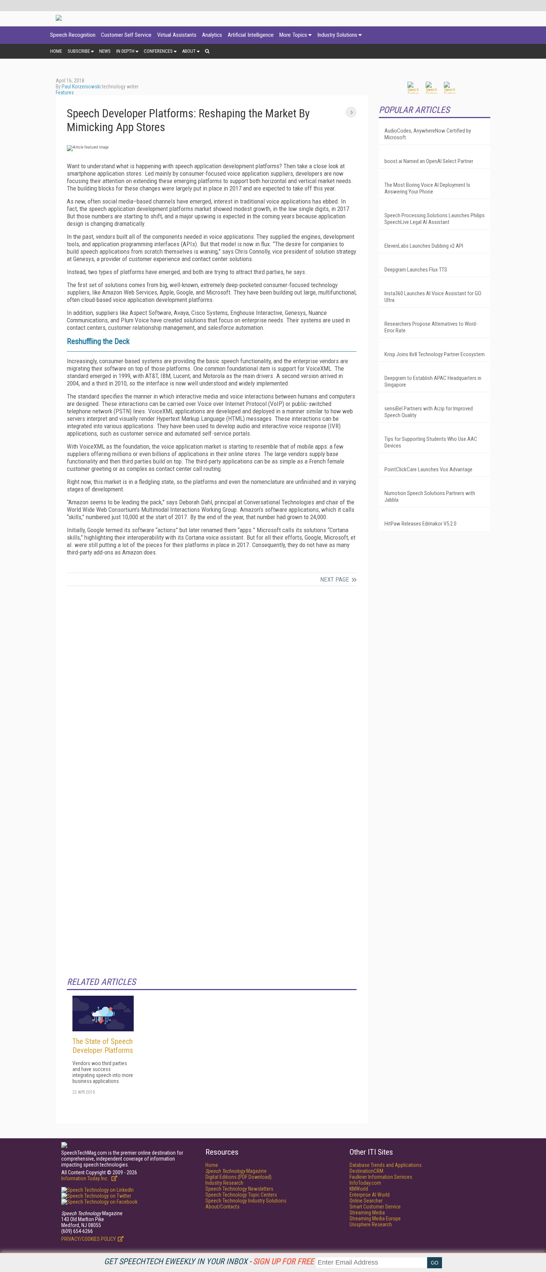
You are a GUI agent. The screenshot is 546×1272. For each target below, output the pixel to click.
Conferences (158, 51)
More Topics (293, 35)
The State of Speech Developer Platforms (102, 1046)
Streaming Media (367, 1213)
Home (56, 51)
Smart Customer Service (375, 1207)
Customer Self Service (126, 35)
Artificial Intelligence (251, 35)
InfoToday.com (365, 1183)
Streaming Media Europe (375, 1218)
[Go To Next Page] (351, 112)
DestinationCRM (366, 1171)
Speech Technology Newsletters (239, 1189)
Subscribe (79, 51)
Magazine (236, 1171)
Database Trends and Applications (386, 1165)
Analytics (212, 35)
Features (65, 92)
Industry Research (224, 1183)
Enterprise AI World (370, 1195)
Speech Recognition (72, 35)
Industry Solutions (337, 35)
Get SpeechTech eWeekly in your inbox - (209, 1261)
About (189, 51)
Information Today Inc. (85, 1178)
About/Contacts (222, 1207)
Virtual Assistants (176, 35)
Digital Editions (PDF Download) (238, 1177)
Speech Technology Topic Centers (241, 1195)
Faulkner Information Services (381, 1177)
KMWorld (359, 1189)
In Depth (125, 51)
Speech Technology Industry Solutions (245, 1201)
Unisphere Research (371, 1224)
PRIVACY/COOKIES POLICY (88, 1239)
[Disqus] (212, 690)
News (105, 51)
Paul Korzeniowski (81, 87)
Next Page (334, 579)
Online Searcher (366, 1201)
